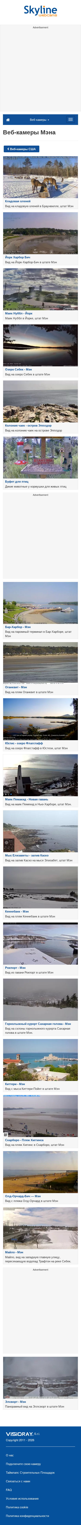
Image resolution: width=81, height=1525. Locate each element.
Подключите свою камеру (23, 1464)
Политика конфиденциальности (27, 1516)
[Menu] (70, 119)
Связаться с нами (18, 1481)
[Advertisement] (40, 70)
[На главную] (8, 119)
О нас (10, 1455)
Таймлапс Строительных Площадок (30, 1472)
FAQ (9, 1490)
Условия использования (22, 1498)
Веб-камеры (38, 119)
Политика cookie (17, 1507)
